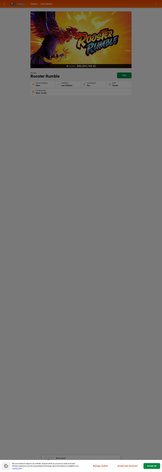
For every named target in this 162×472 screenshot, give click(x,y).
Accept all (151, 466)
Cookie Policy (17, 468)
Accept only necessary (128, 466)
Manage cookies (100, 466)
